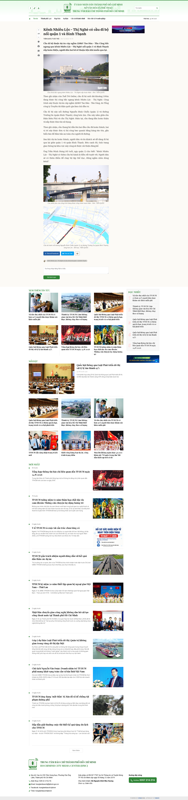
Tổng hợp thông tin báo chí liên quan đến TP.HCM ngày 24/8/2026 (75, 348)
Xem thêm (76, 750)
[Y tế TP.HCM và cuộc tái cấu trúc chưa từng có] (108, 536)
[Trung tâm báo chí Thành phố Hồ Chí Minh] (33, 764)
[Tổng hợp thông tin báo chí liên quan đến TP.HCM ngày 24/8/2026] (76, 335)
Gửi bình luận (51, 277)
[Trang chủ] (30, 18)
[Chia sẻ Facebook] (38, 46)
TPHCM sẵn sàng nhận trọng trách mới (43, 453)
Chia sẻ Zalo (68, 253)
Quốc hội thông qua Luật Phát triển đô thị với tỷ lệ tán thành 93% (43, 348)
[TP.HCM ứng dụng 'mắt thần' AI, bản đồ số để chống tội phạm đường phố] (108, 705)
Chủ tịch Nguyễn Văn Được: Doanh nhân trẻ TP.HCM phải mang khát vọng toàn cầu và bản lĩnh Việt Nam (59, 670)
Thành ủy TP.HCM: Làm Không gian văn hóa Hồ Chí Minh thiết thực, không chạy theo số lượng (74, 317)
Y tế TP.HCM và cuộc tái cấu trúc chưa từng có (56, 527)
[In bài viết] (38, 55)
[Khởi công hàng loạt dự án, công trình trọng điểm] (76, 440)
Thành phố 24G (46, 18)
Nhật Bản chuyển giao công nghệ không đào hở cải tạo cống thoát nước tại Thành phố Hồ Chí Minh (60, 614)
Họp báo (57, 18)
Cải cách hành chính (78, 18)
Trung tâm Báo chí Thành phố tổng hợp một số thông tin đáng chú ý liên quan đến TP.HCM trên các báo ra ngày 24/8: (59, 479)
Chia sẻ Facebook (53, 253)
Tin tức (35, 18)
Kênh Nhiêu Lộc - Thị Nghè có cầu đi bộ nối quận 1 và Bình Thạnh (66, 261)
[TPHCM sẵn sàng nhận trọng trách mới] (43, 440)
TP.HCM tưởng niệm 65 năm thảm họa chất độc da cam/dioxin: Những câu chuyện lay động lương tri (108, 350)
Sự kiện (65, 18)
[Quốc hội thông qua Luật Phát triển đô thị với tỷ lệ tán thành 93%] (43, 335)
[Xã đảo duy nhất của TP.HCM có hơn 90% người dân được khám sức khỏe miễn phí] (43, 302)
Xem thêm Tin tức (39, 290)
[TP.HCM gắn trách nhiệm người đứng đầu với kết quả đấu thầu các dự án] (108, 564)
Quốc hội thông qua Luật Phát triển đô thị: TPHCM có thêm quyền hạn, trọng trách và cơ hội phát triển (108, 317)
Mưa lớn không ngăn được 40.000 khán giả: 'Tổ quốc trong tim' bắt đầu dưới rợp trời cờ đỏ (108, 455)
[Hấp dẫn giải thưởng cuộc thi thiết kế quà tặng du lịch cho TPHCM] (108, 733)
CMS (141, 798)
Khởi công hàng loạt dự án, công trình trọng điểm (74, 453)
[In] (77, 253)
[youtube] (38, 8)
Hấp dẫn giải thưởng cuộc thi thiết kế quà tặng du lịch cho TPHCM (60, 726)
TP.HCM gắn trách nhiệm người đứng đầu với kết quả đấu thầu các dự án (59, 557)
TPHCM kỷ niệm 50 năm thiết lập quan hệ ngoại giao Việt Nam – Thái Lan (61, 586)
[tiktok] (34, 8)
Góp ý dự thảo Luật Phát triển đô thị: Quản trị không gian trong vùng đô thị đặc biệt (59, 642)
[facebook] (30, 8)
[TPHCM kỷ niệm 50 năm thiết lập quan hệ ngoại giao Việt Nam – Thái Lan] (108, 593)
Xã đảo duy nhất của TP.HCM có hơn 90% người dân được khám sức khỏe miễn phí (43, 317)
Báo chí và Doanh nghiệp (96, 18)
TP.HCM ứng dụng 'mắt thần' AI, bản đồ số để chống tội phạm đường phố (60, 698)
